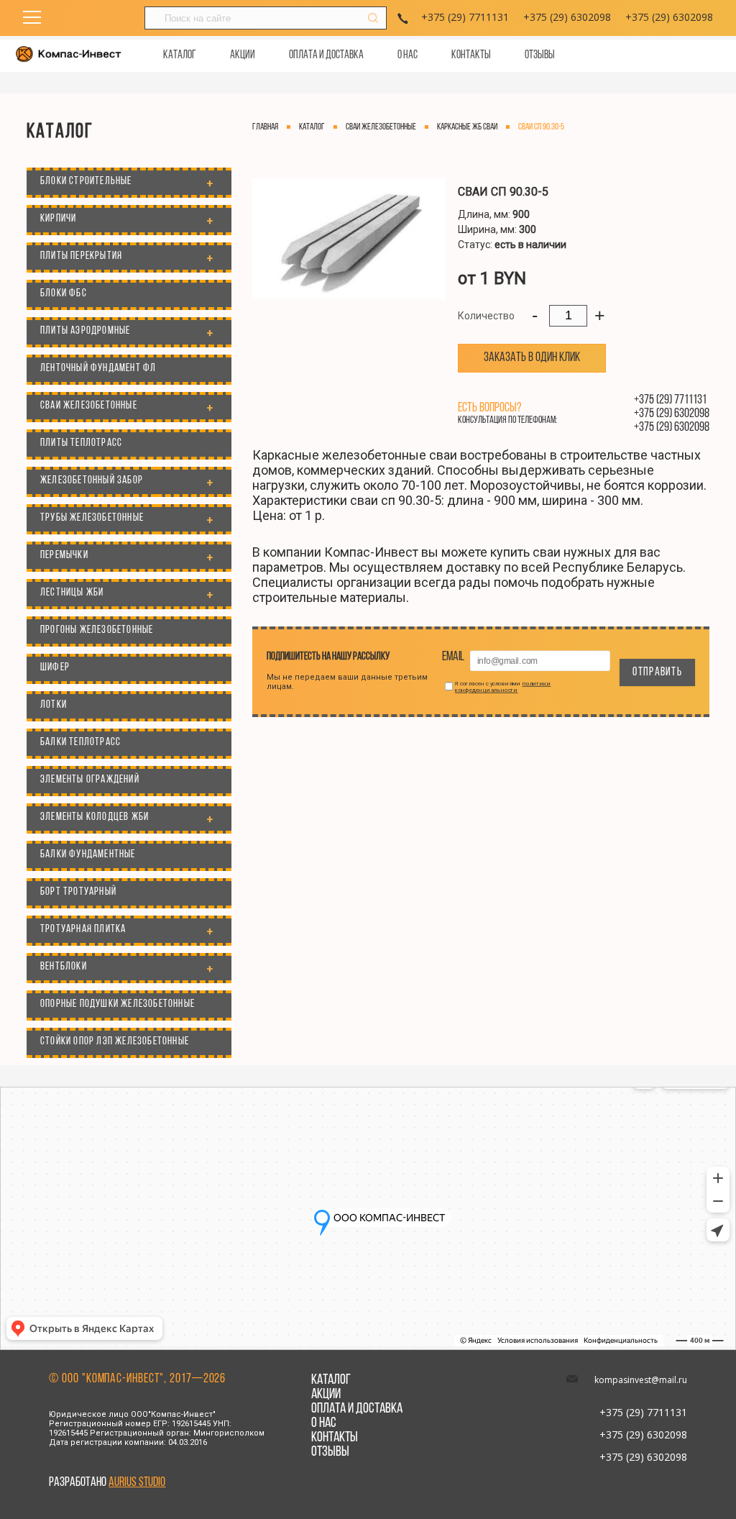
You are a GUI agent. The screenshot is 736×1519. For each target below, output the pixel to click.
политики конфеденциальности (503, 686)
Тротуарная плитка (83, 929)
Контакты (471, 55)
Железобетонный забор (91, 480)
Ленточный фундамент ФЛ (98, 368)
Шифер (55, 667)
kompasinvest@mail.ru (640, 1380)
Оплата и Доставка (326, 55)
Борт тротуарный (78, 892)
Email (453, 656)
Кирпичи (58, 219)
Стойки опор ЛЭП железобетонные (114, 1041)
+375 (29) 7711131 (465, 17)
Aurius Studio (137, 1483)
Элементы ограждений (89, 780)
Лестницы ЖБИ (72, 593)
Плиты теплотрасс (81, 443)
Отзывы (540, 55)
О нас (407, 55)
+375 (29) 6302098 (567, 17)
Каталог (179, 55)
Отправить (657, 672)
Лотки (53, 705)
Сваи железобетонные (88, 406)
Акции (242, 55)
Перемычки (64, 555)
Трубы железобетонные (92, 518)
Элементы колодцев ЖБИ (94, 817)
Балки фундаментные (88, 854)
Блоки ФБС (63, 293)
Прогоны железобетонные (96, 630)
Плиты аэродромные (85, 331)
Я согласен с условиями (503, 686)
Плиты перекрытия (81, 256)
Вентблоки (63, 967)
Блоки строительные (86, 181)
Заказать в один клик (532, 358)
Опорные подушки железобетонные (117, 1004)
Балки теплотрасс (80, 742)
